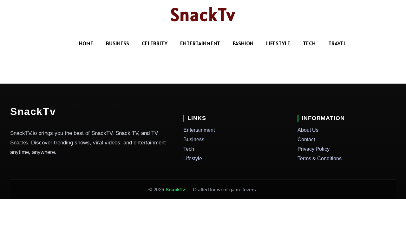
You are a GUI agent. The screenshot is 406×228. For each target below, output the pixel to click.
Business (117, 43)
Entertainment (200, 43)
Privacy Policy (314, 149)
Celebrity (154, 43)
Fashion (243, 43)
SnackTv (203, 14)
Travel (337, 43)
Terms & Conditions (320, 158)
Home (86, 43)
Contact (306, 139)
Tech (309, 43)
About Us (308, 130)
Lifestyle (278, 43)
